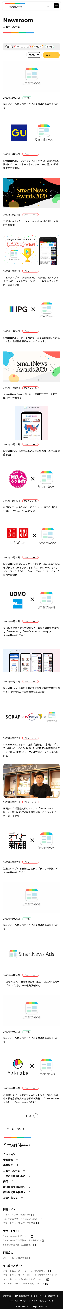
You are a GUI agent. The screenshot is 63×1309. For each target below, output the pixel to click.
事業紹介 (8, 1165)
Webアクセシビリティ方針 (43, 1300)
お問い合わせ (10, 1197)
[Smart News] (15, 5)
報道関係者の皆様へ (14, 1186)
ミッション (9, 1154)
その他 (49, 46)
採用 (5, 1181)
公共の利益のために (14, 1176)
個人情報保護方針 (22, 1296)
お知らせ (37, 46)
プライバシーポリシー (18, 1300)
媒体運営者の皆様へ (14, 1192)
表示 (48, 55)
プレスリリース (22, 46)
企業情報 (8, 1159)
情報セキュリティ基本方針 (45, 1296)
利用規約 (7, 1296)
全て (9, 46)
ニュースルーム (11, 1170)
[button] (54, 5)
